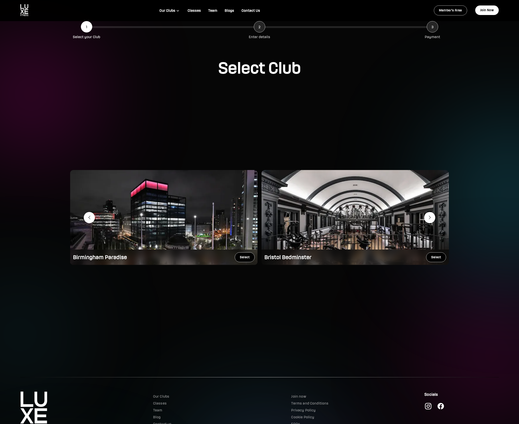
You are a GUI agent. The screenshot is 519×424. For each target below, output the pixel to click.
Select (245, 257)
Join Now (487, 10)
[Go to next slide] (429, 217)
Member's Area (450, 10)
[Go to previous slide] (89, 217)
